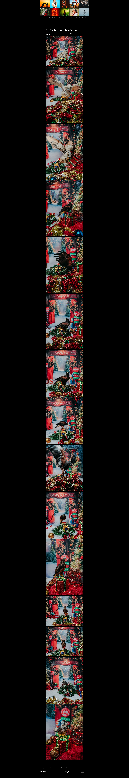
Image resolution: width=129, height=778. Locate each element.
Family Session (54, 21)
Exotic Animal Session (77, 21)
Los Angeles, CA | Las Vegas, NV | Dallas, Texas (80, 767)
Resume (82, 772)
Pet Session (48, 21)
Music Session (61, 21)
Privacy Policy (52, 767)
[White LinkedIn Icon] (43, 771)
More (84, 21)
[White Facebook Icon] (40, 771)
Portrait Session (69, 21)
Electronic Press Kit (82, 771)
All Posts (42, 21)
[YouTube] (45, 771)
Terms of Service (46, 767)
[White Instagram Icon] (41, 771)
